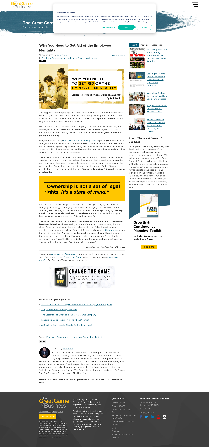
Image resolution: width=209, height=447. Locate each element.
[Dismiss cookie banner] (151, 8)
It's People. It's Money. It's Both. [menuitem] (122, 410)
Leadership (71, 58)
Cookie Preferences (109, 27)
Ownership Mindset (87, 58)
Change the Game (72, 257)
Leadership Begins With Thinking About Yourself (65, 320)
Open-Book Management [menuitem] (123, 421)
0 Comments (118, 55)
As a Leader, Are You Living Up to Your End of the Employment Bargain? (76, 304)
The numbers (111, 230)
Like (43, 341)
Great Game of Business (63, 254)
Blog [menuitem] (114, 428)
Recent (133, 45)
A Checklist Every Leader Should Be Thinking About (66, 325)
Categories (157, 45)
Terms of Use (45, 412)
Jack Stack (62, 55)
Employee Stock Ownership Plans (79, 140)
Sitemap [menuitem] (115, 438)
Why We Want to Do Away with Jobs (59, 310)
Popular (144, 45)
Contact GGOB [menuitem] (118, 403)
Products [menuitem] (116, 431)
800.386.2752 (145, 409)
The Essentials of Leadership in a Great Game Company (68, 315)
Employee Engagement (53, 58)
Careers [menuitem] (115, 425)
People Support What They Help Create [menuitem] (124, 416)
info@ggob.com (147, 413)
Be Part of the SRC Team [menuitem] (122, 435)
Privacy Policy (58, 412)
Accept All (126, 27)
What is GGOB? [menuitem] (118, 406)
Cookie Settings (48, 417)
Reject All (144, 27)
